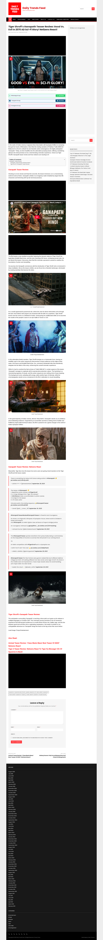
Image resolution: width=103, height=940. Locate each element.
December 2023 (12, 839)
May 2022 (10, 874)
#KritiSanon (16, 496)
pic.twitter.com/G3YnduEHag (47, 526)
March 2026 (11, 782)
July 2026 (10, 773)
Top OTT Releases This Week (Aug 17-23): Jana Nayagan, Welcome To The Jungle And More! (81, 155)
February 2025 (12, 809)
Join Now (61, 95)
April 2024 (10, 830)
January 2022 (11, 883)
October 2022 (11, 868)
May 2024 (10, 828)
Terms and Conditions (62, 19)
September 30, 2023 (35, 508)
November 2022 (12, 866)
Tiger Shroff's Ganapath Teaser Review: (20, 164)
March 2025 (11, 807)
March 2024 (11, 832)
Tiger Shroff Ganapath (42, 692)
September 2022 (12, 870)
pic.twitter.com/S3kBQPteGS (40, 548)
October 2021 (11, 889)
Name (12, 727)
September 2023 (12, 845)
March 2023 (11, 857)
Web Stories (35, 19)
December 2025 (12, 788)
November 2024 (12, 815)
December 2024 (12, 813)
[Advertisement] (37, 46)
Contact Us (51, 19)
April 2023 (10, 855)
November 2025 (12, 790)
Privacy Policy (75, 19)
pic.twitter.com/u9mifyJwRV (20, 480)
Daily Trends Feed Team (13, 32)
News (14, 19)
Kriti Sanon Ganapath (29, 692)
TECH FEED (11, 925)
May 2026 (10, 778)
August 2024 (11, 822)
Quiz (29, 19)
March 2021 (11, 904)
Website (13, 734)
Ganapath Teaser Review (15, 692)
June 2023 (11, 851)
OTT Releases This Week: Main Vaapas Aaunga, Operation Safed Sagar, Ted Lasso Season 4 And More (81, 174)
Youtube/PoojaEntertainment (38, 307)
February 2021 (11, 906)
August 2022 (11, 872)
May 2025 (10, 803)
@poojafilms (32, 526)
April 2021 (10, 902)
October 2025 (12, 792)
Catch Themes (91, 937)
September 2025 (12, 794)
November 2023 (12, 841)
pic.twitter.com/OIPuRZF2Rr (19, 505)
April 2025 (10, 805)
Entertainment (22, 19)
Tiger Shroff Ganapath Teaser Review (36, 694)
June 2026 (11, 776)
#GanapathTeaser (42, 503)
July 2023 (10, 849)
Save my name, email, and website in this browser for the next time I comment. (33, 737)
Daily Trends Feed (33, 8)
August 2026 (11, 771)
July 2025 (10, 799)
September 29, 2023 (38, 483)
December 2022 (12, 864)
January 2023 (11, 862)
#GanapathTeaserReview (19, 515)
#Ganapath (51, 478)
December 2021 (12, 885)
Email (38, 727)
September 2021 (12, 891)
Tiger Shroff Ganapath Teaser (17, 694)
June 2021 (10, 897)
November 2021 (12, 887)
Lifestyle (10, 919)
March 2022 (11, 879)
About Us (43, 19)
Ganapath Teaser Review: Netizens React (20, 162)
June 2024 (11, 826)
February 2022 (11, 881)
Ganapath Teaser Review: (15, 161)
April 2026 (10, 780)
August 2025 (11, 797)
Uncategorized (12, 928)
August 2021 (11, 893)
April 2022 (10, 876)
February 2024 (12, 834)
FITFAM (10, 917)
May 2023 (10, 853)
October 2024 (12, 818)
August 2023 (11, 847)
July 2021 (10, 895)
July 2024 (10, 824)
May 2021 (10, 900)
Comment (14, 709)
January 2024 (11, 836)
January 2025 (11, 811)
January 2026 (11, 786)
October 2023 (11, 843)
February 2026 (12, 784)
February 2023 (12, 860)
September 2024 (12, 820)
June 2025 (11, 801)
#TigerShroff (33, 492)
